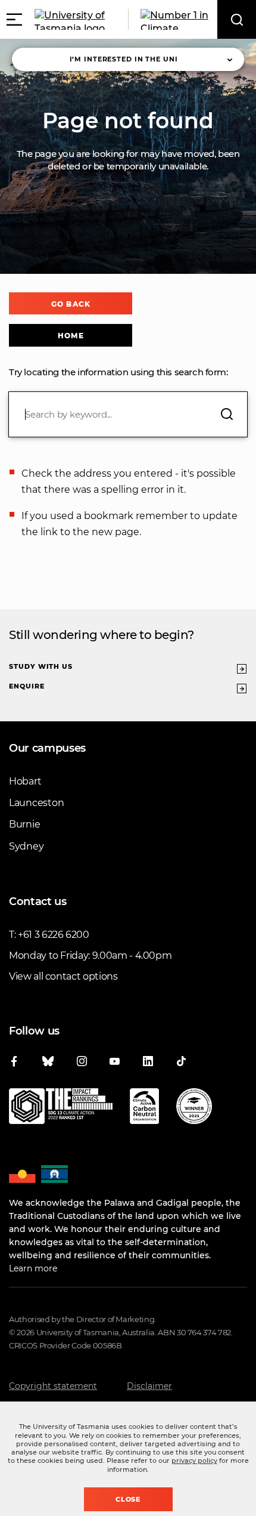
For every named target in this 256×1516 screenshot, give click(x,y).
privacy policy (194, 1460)
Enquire (27, 686)
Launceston (36, 802)
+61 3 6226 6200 (53, 934)
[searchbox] (128, 414)
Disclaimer (149, 1386)
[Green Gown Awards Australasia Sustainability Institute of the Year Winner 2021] (194, 1108)
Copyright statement (53, 1386)
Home (70, 335)
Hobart (25, 781)
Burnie (24, 824)
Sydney (26, 846)
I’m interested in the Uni (124, 59)
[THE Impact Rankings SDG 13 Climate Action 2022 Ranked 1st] (61, 1108)
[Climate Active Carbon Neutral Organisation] (144, 1108)
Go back (70, 304)
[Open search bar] (236, 19)
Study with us (41, 666)
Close (128, 1499)
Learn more (33, 1268)
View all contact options (63, 976)
